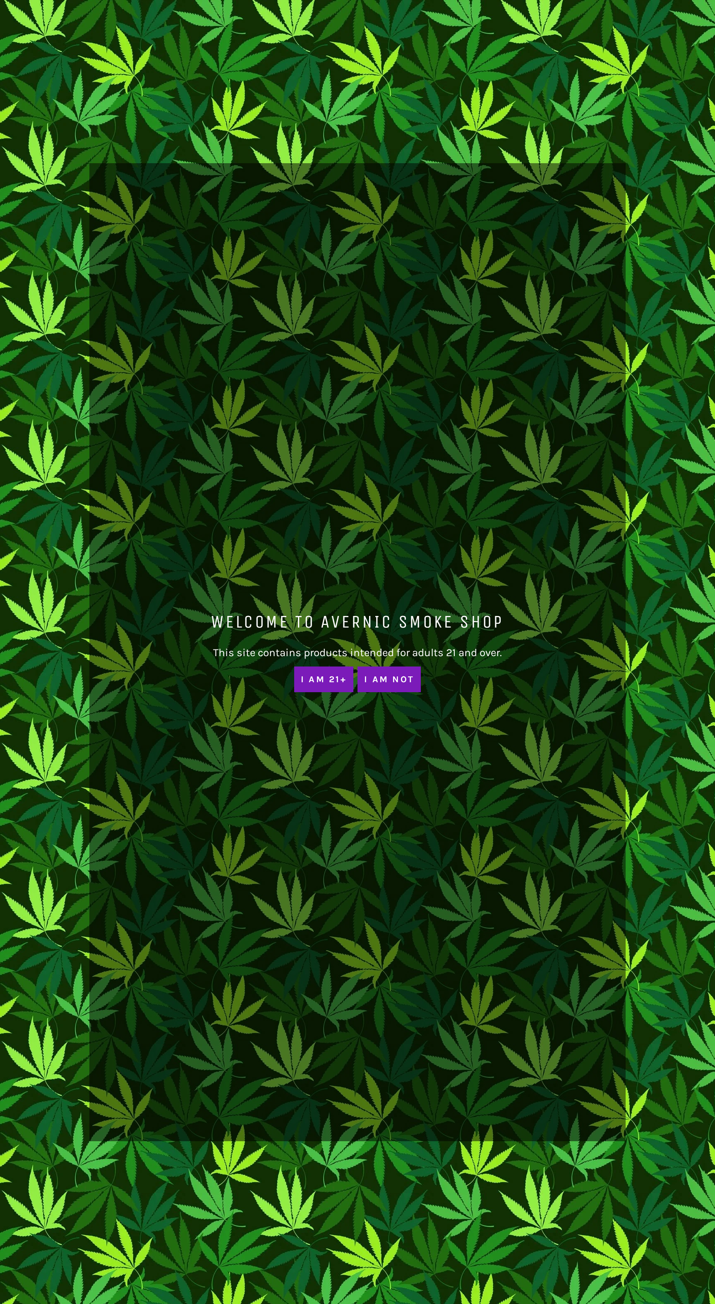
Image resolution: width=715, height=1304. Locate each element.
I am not (389, 679)
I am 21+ (324, 679)
